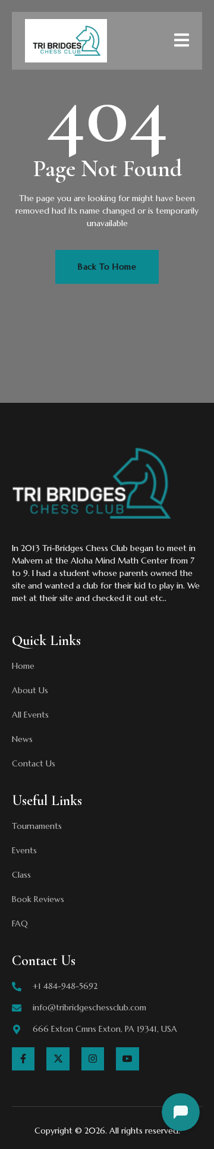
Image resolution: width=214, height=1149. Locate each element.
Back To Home (107, 266)
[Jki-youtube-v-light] (127, 1058)
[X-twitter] (57, 1058)
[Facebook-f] (23, 1058)
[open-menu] (181, 42)
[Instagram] (92, 1058)
